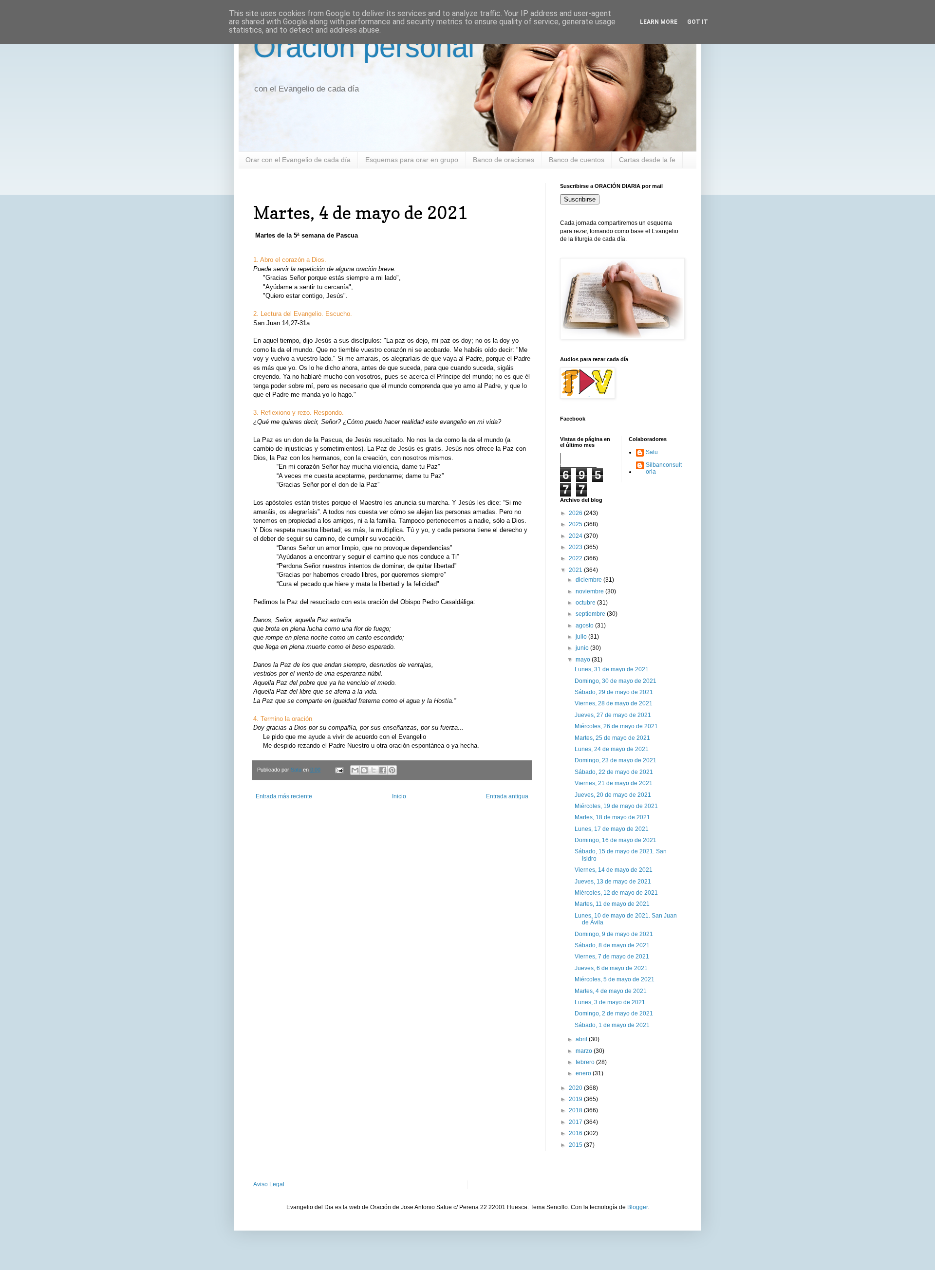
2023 (576, 547)
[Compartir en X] (373, 770)
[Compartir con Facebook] (383, 770)
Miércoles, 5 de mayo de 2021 (614, 979)
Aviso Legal (268, 1184)
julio (582, 636)
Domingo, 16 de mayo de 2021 (615, 840)
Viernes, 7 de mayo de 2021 (612, 956)
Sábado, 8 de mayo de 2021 (612, 945)
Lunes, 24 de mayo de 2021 (612, 749)
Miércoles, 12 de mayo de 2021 (616, 892)
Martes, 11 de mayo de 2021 (612, 904)
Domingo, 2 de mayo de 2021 (614, 1013)
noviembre (590, 591)
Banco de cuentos (576, 160)
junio (583, 647)
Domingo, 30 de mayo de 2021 (615, 681)
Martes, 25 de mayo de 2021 (612, 738)
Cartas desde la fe (647, 160)
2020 (576, 1088)
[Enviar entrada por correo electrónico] (339, 770)
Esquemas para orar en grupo (411, 160)
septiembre (591, 613)
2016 (576, 1133)
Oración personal (363, 47)
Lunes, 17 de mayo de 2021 (612, 829)
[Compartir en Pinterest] (392, 770)
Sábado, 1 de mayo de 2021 (612, 1025)
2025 (576, 524)
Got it (697, 21)
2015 (576, 1144)
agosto (585, 625)
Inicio (399, 796)
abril (582, 1039)
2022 (576, 558)
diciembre (589, 579)
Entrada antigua (507, 796)
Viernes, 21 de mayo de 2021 (614, 783)
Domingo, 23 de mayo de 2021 (615, 760)
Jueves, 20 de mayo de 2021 (613, 794)
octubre (586, 602)
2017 (576, 1122)
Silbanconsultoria (664, 468)
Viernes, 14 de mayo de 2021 (614, 869)
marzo (585, 1051)
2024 (576, 536)
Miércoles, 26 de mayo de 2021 (616, 726)
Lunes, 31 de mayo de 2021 (612, 669)
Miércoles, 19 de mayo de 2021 (616, 806)
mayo (584, 659)
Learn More (658, 21)
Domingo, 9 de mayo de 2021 (614, 934)
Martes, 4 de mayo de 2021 (611, 991)
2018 (576, 1110)
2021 (576, 570)
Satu (652, 452)
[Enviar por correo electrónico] (355, 770)
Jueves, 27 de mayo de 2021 (613, 715)
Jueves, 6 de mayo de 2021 (611, 968)
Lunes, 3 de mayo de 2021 (610, 1002)
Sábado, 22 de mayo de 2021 (614, 772)
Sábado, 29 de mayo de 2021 (614, 692)
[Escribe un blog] (364, 770)
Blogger (637, 1207)
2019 (576, 1099)
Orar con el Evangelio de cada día (298, 160)
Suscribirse (580, 199)
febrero (586, 1062)
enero (584, 1073)
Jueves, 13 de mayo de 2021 (613, 881)
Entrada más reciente (284, 796)
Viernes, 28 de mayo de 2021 (614, 703)
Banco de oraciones (503, 160)
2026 (576, 513)
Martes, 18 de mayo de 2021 (612, 817)
